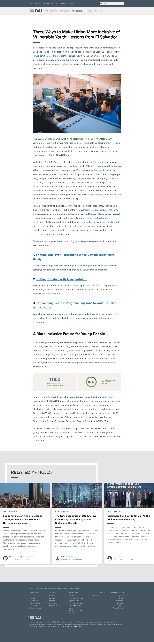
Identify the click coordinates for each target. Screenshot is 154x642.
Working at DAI (119, 596)
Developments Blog (76, 598)
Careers (98, 11)
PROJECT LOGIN (61, 3)
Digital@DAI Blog (74, 601)
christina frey (14, 557)
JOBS (71, 3)
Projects (52, 601)
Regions (52, 598)
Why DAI (121, 605)
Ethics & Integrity (35, 608)
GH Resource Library (76, 603)
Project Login (47, 588)
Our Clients (53, 603)
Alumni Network (118, 608)
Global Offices (35, 603)
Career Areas (119, 601)
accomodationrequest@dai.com (71, 626)
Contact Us (39, 588)
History (32, 598)
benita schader (27, 557)
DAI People (120, 603)
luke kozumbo (67, 557)
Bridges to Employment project (104, 214)
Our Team (33, 605)
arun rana (118, 557)
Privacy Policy (56, 588)
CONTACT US (48, 3)
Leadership (34, 601)
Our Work (64, 11)
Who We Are (51, 11)
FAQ (31, 3)
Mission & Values (36, 596)
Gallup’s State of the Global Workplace (55, 55)
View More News (99, 596)
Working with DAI (55, 605)
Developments (10, 512)
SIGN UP (38, 3)
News (89, 11)
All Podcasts (73, 613)
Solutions (52, 596)
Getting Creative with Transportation (61, 279)
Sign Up (32, 588)
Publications (77, 11)
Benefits (121, 598)
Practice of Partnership (77, 610)
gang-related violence (108, 166)
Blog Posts (72, 596)
